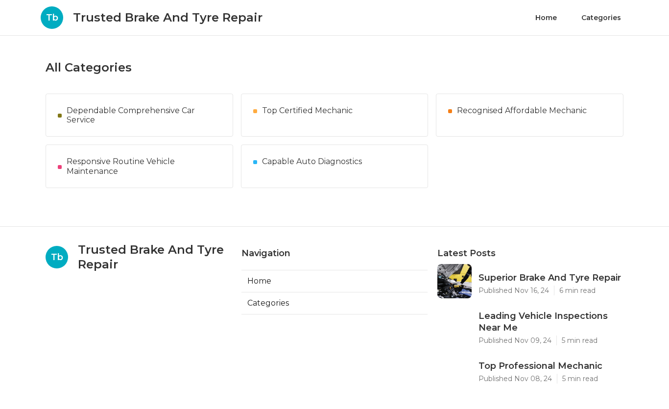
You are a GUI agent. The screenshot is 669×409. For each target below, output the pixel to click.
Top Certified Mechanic (307, 110)
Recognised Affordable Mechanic (522, 110)
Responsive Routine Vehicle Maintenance (121, 166)
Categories (601, 17)
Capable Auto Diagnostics (312, 161)
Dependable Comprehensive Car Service (131, 115)
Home (546, 17)
